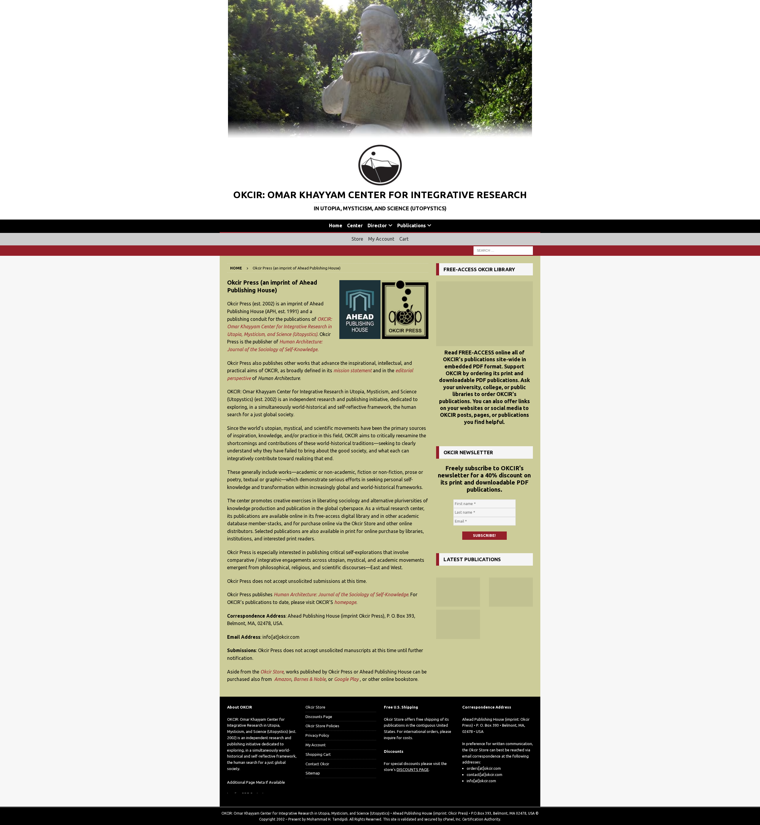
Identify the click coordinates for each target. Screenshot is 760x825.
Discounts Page (318, 716)
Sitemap (312, 773)
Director (377, 225)
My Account (381, 239)
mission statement (352, 370)
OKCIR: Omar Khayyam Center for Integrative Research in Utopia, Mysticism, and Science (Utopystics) (279, 326)
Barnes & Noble (310, 679)
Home (335, 225)
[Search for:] (503, 250)
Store (357, 239)
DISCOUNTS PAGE (413, 769)
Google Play (346, 679)
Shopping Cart (318, 754)
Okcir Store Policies (322, 726)
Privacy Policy (317, 735)
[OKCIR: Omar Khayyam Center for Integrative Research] (380, 134)
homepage (345, 602)
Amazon (282, 679)
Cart (404, 239)
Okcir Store (272, 671)
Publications (411, 225)
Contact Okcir (317, 764)
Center (355, 225)
